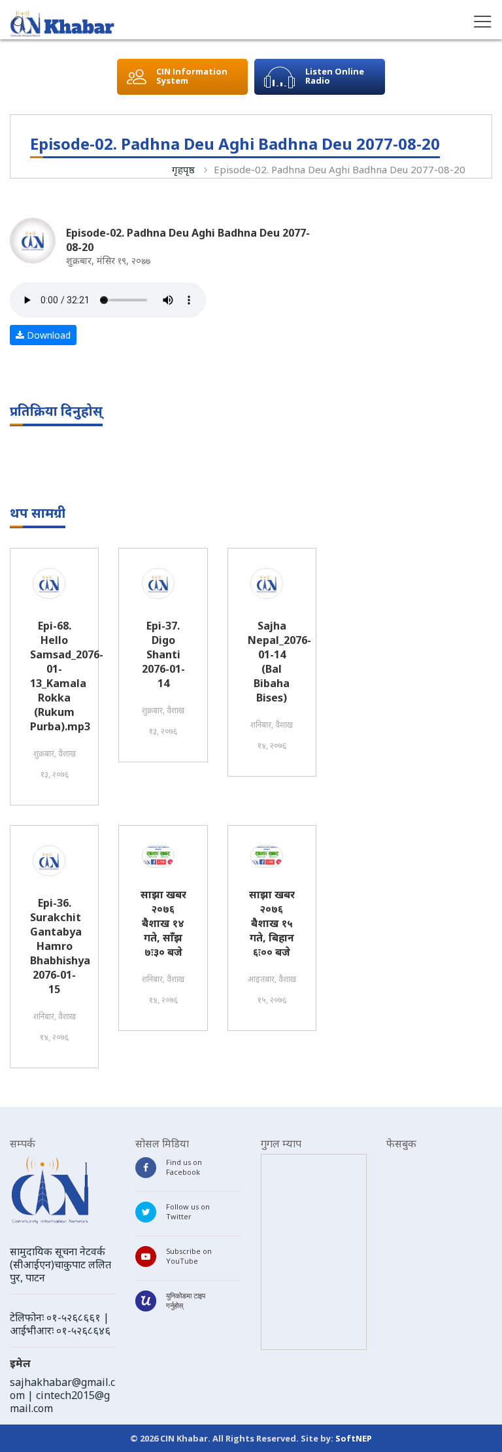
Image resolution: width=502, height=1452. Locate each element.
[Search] (19, 24)
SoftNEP (353, 1438)
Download (47, 335)
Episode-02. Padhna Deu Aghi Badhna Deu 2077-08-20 (339, 169)
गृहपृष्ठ (183, 169)
